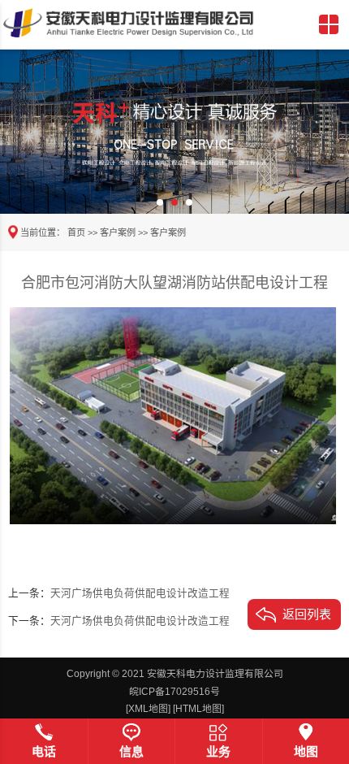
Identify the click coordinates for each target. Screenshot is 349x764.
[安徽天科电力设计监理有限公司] (128, 22)
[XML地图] (148, 708)
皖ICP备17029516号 (174, 691)
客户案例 (118, 232)
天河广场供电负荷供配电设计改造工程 (140, 593)
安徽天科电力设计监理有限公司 (215, 673)
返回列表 (306, 614)
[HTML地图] (198, 708)
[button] (160, 202)
